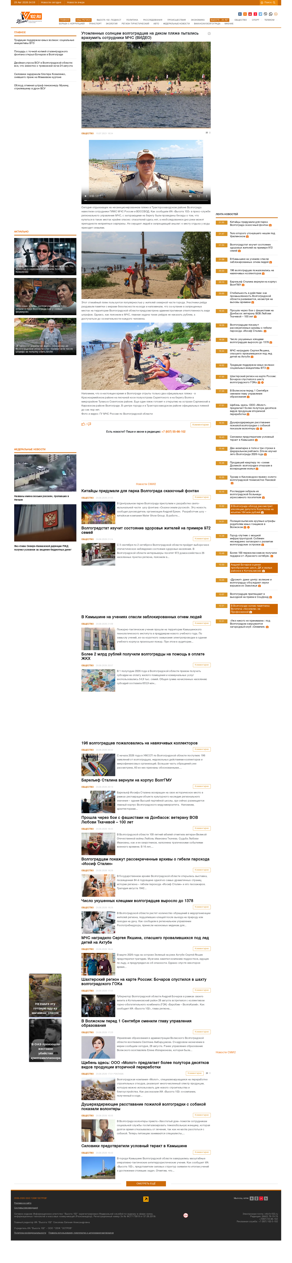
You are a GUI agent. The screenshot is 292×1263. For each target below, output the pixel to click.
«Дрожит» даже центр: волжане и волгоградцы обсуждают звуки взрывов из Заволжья (251, 583)
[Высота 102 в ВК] (240, 14)
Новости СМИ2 (146, 484)
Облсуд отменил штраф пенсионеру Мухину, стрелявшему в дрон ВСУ (41, 87)
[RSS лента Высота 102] (266, 1198)
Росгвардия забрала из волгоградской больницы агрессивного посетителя (245, 494)
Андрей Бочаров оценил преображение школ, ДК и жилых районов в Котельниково (251, 568)
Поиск (268, 3)
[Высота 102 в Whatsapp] (271, 14)
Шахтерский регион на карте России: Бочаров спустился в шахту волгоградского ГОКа (253, 379)
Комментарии (200, 425)
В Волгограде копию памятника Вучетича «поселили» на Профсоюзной (250, 609)
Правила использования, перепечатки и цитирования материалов (81, 1233)
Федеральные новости (30, 449)
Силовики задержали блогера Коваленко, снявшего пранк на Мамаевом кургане (40, 75)
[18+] (276, 14)
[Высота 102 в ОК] (245, 14)
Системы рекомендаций (26, 1208)
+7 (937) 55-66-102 (174, 432)
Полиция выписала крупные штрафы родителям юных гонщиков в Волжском (252, 524)
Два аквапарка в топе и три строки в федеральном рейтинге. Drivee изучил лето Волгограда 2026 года (253, 451)
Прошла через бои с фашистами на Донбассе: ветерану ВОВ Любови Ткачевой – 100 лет (252, 313)
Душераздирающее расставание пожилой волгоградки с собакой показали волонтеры (250, 425)
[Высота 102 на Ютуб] (250, 14)
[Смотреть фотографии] (270, 225)
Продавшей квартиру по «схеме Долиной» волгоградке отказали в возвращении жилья (251, 465)
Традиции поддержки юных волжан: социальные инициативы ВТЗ (44, 41)
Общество (87, 133)
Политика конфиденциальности (30, 1233)
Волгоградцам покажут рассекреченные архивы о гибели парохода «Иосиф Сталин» (251, 328)
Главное (20, 32)
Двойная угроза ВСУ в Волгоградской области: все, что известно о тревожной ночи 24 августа (43, 64)
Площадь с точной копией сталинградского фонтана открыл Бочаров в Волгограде (41, 53)
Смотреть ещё (146, 1184)
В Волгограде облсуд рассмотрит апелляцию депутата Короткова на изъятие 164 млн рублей (252, 509)
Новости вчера (75, 3)
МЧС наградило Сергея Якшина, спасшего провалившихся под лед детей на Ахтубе (251, 353)
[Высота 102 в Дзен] (255, 14)
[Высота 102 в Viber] (265, 14)
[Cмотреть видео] (262, 382)
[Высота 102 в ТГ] (260, 14)
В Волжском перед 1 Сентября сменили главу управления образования (249, 394)
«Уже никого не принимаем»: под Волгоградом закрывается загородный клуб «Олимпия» (250, 624)
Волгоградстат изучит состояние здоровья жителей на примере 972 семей (251, 248)
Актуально (21, 232)
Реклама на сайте (22, 1203)
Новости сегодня (51, 3)
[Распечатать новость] (209, 33)
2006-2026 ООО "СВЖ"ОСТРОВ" (30, 1198)
